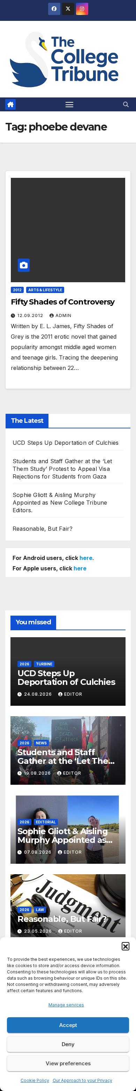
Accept (68, 1025)
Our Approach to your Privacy (82, 1080)
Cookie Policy (35, 1080)
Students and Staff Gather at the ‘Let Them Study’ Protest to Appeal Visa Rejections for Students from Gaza (62, 469)
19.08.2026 (38, 773)
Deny (68, 1044)
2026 (24, 664)
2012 (17, 290)
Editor (73, 694)
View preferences (68, 1063)
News (41, 743)
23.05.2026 (38, 931)
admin (63, 315)
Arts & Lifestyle (45, 290)
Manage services (66, 1004)
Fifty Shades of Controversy (62, 302)
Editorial (46, 822)
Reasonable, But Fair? (43, 528)
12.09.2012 (31, 315)
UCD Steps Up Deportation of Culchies (66, 442)
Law (40, 910)
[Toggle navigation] (69, 104)
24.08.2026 (38, 694)
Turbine (44, 664)
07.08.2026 (38, 852)
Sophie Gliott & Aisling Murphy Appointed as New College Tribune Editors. (60, 502)
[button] (125, 945)
